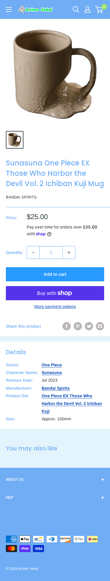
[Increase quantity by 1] (69, 252)
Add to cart (55, 274)
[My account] (87, 9)
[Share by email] (100, 326)
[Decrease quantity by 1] (33, 252)
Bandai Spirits (21, 197)
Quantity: (14, 252)
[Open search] (76, 9)
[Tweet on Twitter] (89, 326)
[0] (99, 9)
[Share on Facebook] (66, 326)
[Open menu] (9, 9)
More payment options (55, 306)
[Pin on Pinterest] (78, 326)
